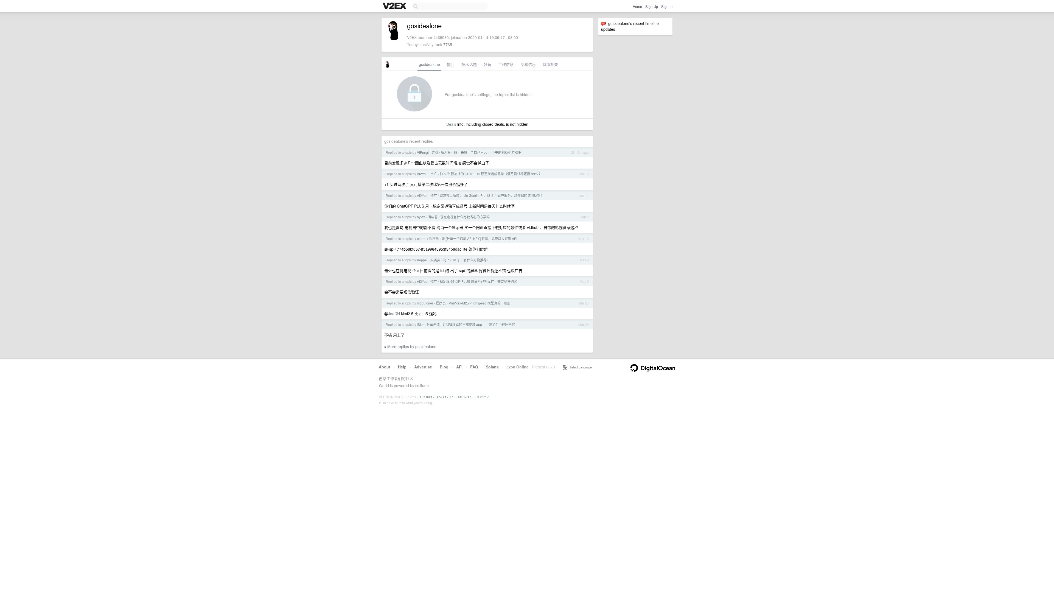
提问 (451, 64)
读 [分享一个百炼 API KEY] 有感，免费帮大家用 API (479, 238)
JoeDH (394, 313)
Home (637, 6)
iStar (420, 324)
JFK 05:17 (481, 397)
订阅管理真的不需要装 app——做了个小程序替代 (478, 324)
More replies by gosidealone (411, 346)
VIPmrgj (423, 152)
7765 (447, 44)
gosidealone (429, 64)
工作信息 (506, 64)
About (384, 367)
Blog (444, 367)
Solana (492, 367)
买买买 (435, 260)
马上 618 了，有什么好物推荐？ (466, 260)
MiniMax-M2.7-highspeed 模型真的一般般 (479, 303)
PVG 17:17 (445, 397)
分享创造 (433, 324)
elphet (421, 238)
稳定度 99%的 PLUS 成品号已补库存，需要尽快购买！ (480, 281)
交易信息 (528, 64)
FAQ (474, 367)
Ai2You (422, 173)
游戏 (434, 152)
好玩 (487, 64)
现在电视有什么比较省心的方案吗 (465, 216)
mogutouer (425, 303)
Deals (451, 124)
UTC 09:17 (427, 397)
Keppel (422, 260)
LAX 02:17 (463, 397)
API (459, 367)
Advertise (423, 367)
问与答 (433, 216)
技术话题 (469, 64)
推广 (433, 173)
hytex (421, 216)
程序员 (434, 238)
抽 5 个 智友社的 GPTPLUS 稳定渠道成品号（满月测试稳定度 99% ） (491, 173)
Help (402, 367)
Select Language (579, 367)
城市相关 (550, 64)
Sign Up (651, 6)
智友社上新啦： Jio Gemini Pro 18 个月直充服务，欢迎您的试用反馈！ (492, 195)
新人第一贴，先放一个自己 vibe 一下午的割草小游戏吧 (481, 152)
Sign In (666, 6)
